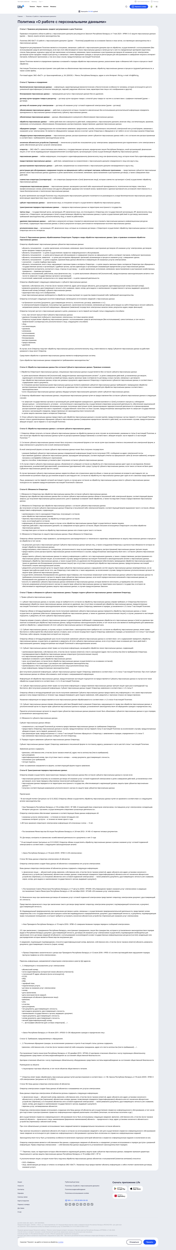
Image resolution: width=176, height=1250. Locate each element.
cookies (60, 1242)
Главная (20, 16)
